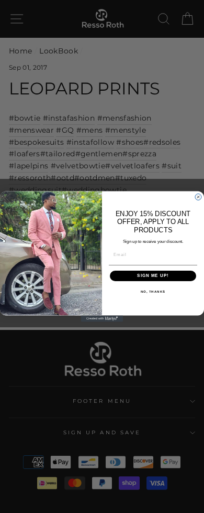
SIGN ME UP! (153, 275)
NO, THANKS (153, 291)
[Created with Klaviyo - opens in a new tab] (102, 318)
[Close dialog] (198, 197)
